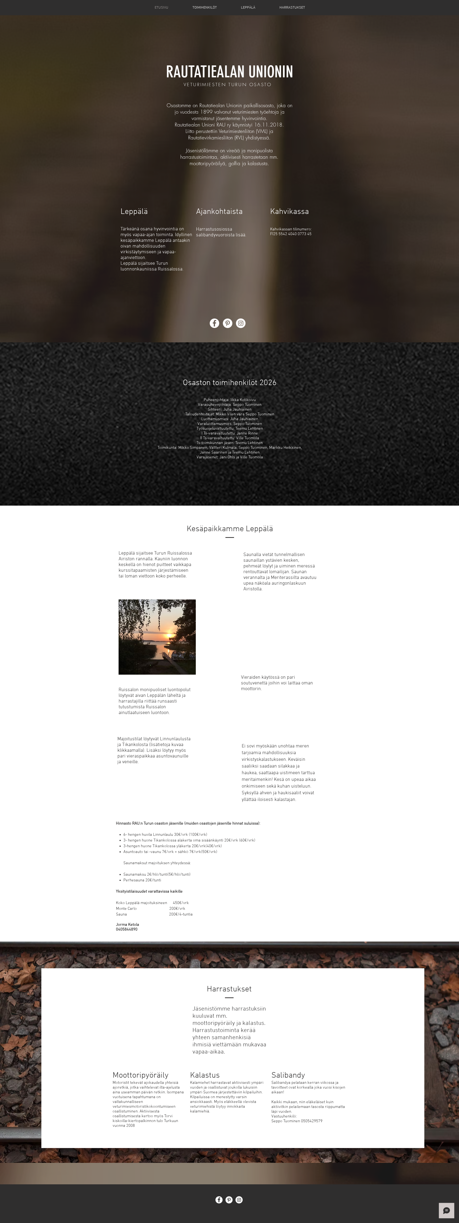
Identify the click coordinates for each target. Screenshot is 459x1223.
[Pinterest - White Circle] (227, 323)
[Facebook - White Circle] (214, 323)
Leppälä (134, 212)
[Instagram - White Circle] (241, 323)
